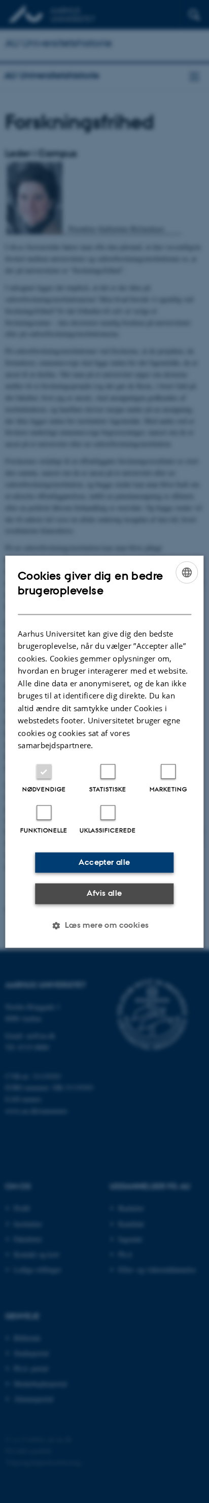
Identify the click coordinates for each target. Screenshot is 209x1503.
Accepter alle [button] (104, 862)
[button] (104, 925)
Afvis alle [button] (104, 893)
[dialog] (104, 751)
